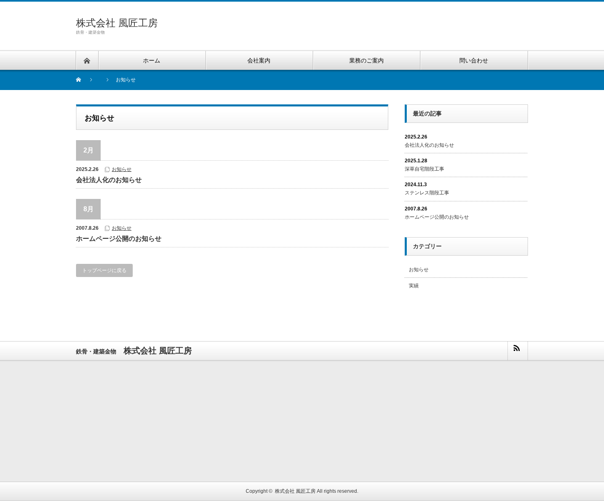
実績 (414, 286)
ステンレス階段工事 (427, 193)
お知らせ (121, 169)
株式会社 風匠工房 (117, 22)
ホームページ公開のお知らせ (118, 238)
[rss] (517, 351)
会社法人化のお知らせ (109, 179)
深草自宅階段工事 (424, 169)
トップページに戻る (104, 270)
